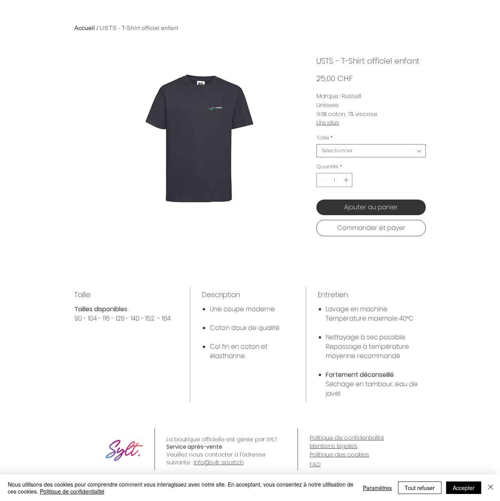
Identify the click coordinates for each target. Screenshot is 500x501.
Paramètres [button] (377, 488)
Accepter (464, 488)
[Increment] (347, 180)
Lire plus (327, 123)
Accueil (84, 28)
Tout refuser (420, 488)
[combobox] (371, 150)
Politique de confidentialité (72, 491)
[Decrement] (322, 180)
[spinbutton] (334, 180)
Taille (324, 138)
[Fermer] (490, 488)
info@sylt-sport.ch (219, 462)
